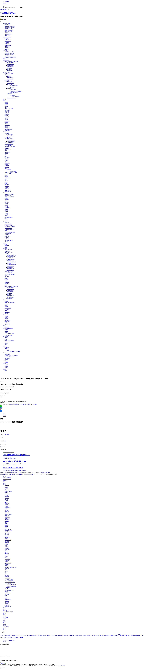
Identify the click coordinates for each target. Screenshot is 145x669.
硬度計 (6, 123)
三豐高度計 (7, 43)
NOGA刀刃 (60, 635)
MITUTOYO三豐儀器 (7, 479)
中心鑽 (6, 499)
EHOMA (12, 635)
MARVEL (47, 635)
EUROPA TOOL (18, 635)
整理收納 (4, 363)
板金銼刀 (7, 521)
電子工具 (4, 299)
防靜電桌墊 (7, 282)
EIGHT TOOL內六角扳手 (10, 226)
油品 (6, 179)
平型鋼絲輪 (7, 517)
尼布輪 (6, 488)
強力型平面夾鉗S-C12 (11, 255)
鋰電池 (6, 305)
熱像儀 (6, 310)
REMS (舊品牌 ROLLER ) (79, 635)
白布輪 (6, 495)
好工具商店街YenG (8, 13)
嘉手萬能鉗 (9, 69)
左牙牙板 (9, 169)
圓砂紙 (6, 526)
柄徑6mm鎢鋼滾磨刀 (11, 141)
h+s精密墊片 (5, 50)
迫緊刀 (6, 538)
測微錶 (15, 637)
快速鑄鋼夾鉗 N (10, 257)
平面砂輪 (7, 498)
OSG (70, 635)
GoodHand (29, 635)
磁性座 (6, 278)
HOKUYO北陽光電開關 (9, 302)
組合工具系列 (7, 24)
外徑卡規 (7, 114)
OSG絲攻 (7, 133)
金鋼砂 (6, 502)
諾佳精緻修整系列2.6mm (10, 27)
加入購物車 (3, 402)
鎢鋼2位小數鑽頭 (8, 514)
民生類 (4, 620)
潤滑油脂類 (7, 341)
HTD (36, 635)
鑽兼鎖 (6, 492)
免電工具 (4, 325)
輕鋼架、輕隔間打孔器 (9, 196)
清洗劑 (6, 337)
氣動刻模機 (7, 354)
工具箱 (6, 366)
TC (94, 635)
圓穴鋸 (6, 153)
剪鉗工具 (4, 192)
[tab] (74, 413)
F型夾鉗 (6, 253)
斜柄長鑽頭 (7, 163)
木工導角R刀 (7, 531)
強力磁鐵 (7, 276)
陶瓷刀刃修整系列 (8, 34)
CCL (4, 635)
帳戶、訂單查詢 (6, 1)
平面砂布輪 (7, 503)
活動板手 (7, 238)
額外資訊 (4, 415)
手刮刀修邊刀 (7, 559)
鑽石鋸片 (7, 525)
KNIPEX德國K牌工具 (9, 194)
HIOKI (34, 635)
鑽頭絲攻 (7, 167)
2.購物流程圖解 (10, 79)
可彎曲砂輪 (7, 494)
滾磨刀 (17, 637)
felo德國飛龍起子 (8, 228)
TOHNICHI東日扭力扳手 (10, 232)
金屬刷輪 (7, 188)
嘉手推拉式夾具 (10, 65)
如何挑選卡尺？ (13, 89)
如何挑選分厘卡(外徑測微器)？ (16, 91)
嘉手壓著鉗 (9, 68)
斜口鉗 (6, 206)
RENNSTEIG (84, 635)
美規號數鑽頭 (7, 507)
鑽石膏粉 (7, 184)
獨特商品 (7, 348)
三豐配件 (7, 49)
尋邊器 (6, 103)
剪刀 (6, 161)
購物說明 (9, 76)
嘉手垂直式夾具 (10, 64)
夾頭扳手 (7, 222)
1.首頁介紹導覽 (10, 77)
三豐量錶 (7, 42)
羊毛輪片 (7, 510)
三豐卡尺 (7, 38)
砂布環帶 (7, 548)
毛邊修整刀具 (7, 177)
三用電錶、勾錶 (8, 308)
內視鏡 (6, 313)
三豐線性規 (7, 47)
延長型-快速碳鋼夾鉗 (11, 264)
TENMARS (97, 635)
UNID (105, 635)
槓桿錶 (6, 119)
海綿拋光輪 (7, 518)
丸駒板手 (7, 237)
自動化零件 (9, 93)
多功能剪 (7, 202)
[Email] (72, 409)
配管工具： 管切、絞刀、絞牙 (11, 172)
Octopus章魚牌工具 (9, 217)
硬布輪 (6, 500)
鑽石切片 (7, 552)
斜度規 (6, 104)
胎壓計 (6, 118)
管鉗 (6, 218)
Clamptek (7, 635)
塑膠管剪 (7, 199)
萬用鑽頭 (7, 485)
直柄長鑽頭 (7, 515)
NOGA (56, 635)
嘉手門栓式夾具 (10, 66)
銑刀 (6, 156)
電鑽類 (6, 318)
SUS (93, 635)
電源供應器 (7, 283)
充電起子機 (7, 324)
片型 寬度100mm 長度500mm (10, 57)
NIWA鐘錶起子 (8, 233)
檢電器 (6, 301)
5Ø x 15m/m (6, 434)
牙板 (6, 168)
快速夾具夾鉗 (12, 95)
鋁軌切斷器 (7, 511)
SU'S (90, 635)
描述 (4, 413)
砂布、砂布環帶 (8, 563)
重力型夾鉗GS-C (10, 268)
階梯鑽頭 (7, 186)
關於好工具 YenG (6, 72)
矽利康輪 (7, 496)
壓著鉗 (136, 635)
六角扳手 (7, 234)
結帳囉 (4, 6)
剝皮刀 (6, 160)
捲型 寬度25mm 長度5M (9, 53)
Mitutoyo (53, 635)
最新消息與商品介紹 (9, 73)
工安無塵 (4, 618)
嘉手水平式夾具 (10, 62)
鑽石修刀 (7, 534)
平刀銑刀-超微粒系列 (9, 144)
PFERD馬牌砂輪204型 (11, 584)
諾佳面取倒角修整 (8, 28)
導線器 (6, 362)
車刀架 (6, 550)
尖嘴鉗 (6, 203)
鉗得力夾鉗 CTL (10, 270)
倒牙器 (6, 487)
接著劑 (6, 343)
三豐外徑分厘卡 (8, 39)
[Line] (72, 406)
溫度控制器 (7, 312)
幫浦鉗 (6, 205)
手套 (6, 247)
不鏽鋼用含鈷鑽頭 (8, 530)
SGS (88, 635)
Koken (40, 635)
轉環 (6, 370)
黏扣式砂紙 (7, 533)
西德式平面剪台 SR (9, 271)
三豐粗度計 (7, 46)
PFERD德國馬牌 (8, 145)
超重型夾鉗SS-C (10, 266)
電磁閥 (6, 332)
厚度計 (6, 115)
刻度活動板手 (7, 236)
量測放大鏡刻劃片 (8, 129)
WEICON (108, 635)
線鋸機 (6, 316)
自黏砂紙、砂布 (8, 540)
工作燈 (6, 306)
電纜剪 (6, 215)
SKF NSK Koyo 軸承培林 (10, 274)
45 (4, 437)
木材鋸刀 (7, 553)
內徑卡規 (7, 112)
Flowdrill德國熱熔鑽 (9, 142)
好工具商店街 (62, 665)
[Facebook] (72, 407)
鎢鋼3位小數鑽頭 (8, 491)
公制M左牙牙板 (13, 171)
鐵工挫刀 (7, 542)
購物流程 (7, 74)
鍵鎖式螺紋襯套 (8, 149)
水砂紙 (6, 164)
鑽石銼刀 (7, 148)
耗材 (36, 404)
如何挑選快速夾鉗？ (16, 96)
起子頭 (6, 241)
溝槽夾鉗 (9, 263)
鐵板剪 (6, 214)
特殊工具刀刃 (7, 35)
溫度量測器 (7, 116)
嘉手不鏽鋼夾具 (10, 297)
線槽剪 (6, 209)
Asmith (1, 635)
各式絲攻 (7, 165)
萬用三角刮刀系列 (8, 31)
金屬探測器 (7, 130)
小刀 (6, 154)
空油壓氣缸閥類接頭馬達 (8, 328)
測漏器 (6, 122)
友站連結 (7, 80)
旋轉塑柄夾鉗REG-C (11, 259)
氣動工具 (4, 352)
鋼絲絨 (6, 544)
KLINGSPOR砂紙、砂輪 (10, 146)
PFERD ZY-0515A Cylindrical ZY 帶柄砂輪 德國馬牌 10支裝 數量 (13, 401)
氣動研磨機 (7, 358)
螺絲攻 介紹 (12, 87)
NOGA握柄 (64, 635)
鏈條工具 (7, 327)
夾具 (6, 275)
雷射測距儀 (7, 111)
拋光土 (6, 508)
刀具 (33, 404)
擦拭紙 (6, 176)
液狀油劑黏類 (5, 336)
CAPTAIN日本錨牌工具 (9, 225)
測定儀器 (11, 637)
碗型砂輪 (7, 546)
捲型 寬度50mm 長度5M (9, 54)
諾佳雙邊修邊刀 (8, 32)
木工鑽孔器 (7, 504)
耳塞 (6, 244)
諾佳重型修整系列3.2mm (10, 26)
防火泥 (6, 339)
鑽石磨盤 (7, 489)
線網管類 (4, 360)
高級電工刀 (7, 187)
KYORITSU (43, 635)
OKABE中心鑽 (8, 173)
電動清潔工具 (7, 320)
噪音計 (6, 102)
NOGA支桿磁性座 (8, 249)
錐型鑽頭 (7, 576)
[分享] (72, 411)
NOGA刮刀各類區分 (14, 85)
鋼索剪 (6, 211)
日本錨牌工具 (7, 207)
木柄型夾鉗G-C (10, 260)
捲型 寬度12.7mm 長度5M (10, 51)
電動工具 (4, 314)
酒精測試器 (7, 125)
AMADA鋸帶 (7, 152)
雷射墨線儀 (7, 110)
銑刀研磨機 (7, 157)
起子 (6, 230)
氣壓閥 (6, 331)
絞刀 (6, 527)
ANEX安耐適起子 (8, 224)
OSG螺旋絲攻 (10, 134)
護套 (6, 150)
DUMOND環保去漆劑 (9, 340)
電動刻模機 (7, 321)
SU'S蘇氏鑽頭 (7, 137)
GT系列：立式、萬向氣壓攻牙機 (11, 355)
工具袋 (6, 367)
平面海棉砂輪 (7, 549)
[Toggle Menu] (0, 21)
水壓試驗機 (7, 121)
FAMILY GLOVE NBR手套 (15, 351)
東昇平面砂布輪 (8, 191)
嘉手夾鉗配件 (10, 70)
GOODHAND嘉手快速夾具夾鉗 (11, 61)
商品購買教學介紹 (8, 81)
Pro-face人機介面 (8, 272)
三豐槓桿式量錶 (8, 45)
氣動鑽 (6, 359)
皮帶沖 (6, 523)
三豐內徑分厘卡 (8, 41)
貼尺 (6, 107)
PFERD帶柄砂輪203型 (14, 404)
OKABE (67, 635)
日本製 (7, 637)
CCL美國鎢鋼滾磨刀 (9, 138)
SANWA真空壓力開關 (9, 333)
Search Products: (6, 7)
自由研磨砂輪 (7, 519)
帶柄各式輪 (7, 537)
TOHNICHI (101, 635)
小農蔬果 (4, 476)
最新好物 (4, 628)
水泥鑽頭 (7, 594)
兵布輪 (6, 506)
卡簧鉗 (6, 198)
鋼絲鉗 (6, 213)
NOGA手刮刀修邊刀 (7, 23)
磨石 (6, 545)
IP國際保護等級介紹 (14, 92)
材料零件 (4, 369)
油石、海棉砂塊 (8, 190)
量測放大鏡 (7, 127)
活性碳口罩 (7, 347)
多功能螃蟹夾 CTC (8, 252)
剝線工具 (128, 635)
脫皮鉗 (6, 210)
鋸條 (6, 183)
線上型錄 (4, 3)
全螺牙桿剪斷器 (8, 195)
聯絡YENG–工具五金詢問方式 (9, 640)
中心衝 (6, 175)
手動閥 (6, 329)
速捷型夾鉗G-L (10, 267)
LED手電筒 (7, 309)
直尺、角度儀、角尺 (9, 108)
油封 (6, 285)
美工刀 (6, 182)
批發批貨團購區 (6, 60)
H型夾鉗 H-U (7, 251)
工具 (139, 635)
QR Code (4, 416)
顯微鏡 (6, 126)
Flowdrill (25, 635)
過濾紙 (4, 58)
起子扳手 (4, 221)
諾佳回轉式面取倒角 (9, 30)
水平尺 (6, 106)
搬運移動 (7, 245)
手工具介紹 (9, 84)
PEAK (73, 635)
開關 (6, 280)
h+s (32, 635)
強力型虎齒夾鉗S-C (11, 256)
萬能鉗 (6, 219)
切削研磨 (4, 131)
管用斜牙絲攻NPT (10, 135)
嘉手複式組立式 (10, 295)
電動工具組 (7, 317)
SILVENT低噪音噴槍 (9, 356)
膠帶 (6, 344)
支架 (4, 637)
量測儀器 (9, 88)
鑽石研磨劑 (7, 541)
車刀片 (6, 180)
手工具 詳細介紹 (10, 83)
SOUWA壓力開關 (8, 335)
